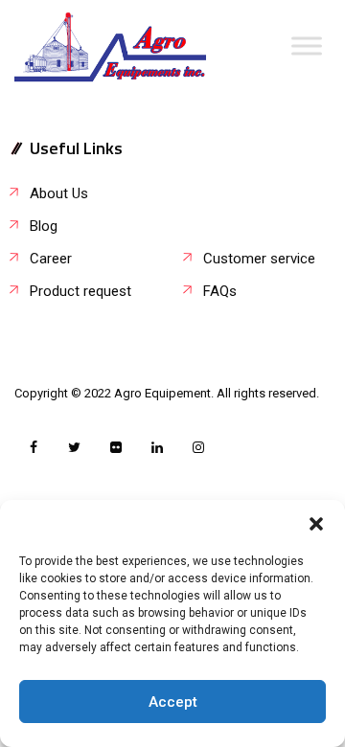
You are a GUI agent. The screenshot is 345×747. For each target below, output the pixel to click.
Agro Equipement (162, 393)
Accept (173, 702)
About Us (59, 193)
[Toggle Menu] (306, 45)
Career (51, 258)
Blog (44, 226)
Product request (80, 291)
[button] (316, 523)
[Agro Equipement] (110, 48)
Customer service (259, 258)
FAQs (220, 291)
